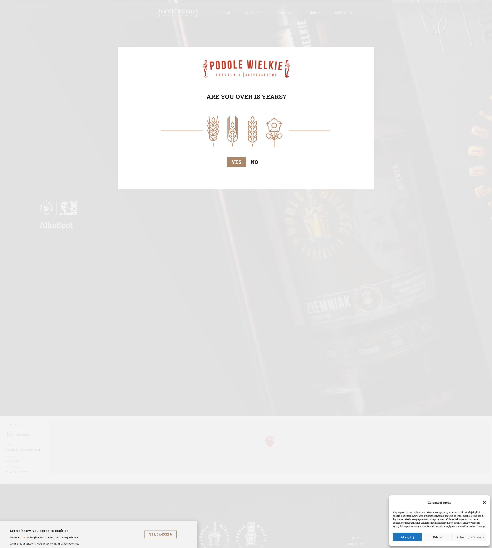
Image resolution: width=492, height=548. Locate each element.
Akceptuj (407, 537)
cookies (24, 537)
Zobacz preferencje (470, 537)
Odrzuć (438, 537)
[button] (484, 502)
